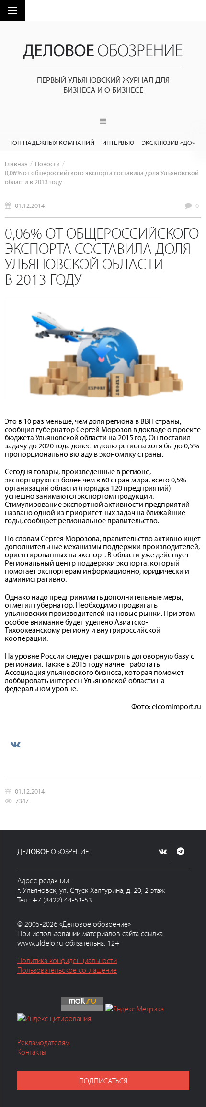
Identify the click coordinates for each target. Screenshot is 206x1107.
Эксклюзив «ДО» (168, 142)
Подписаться (103, 1080)
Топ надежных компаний (52, 142)
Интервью (118, 142)
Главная (16, 163)
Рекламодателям (43, 1042)
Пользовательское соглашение (67, 970)
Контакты (31, 1052)
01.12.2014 (30, 205)
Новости (47, 163)
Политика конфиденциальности (67, 960)
